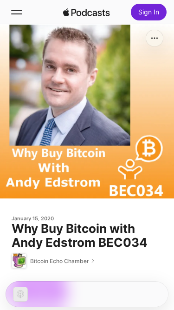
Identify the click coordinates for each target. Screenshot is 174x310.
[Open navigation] (16, 12)
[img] (87, 12)
